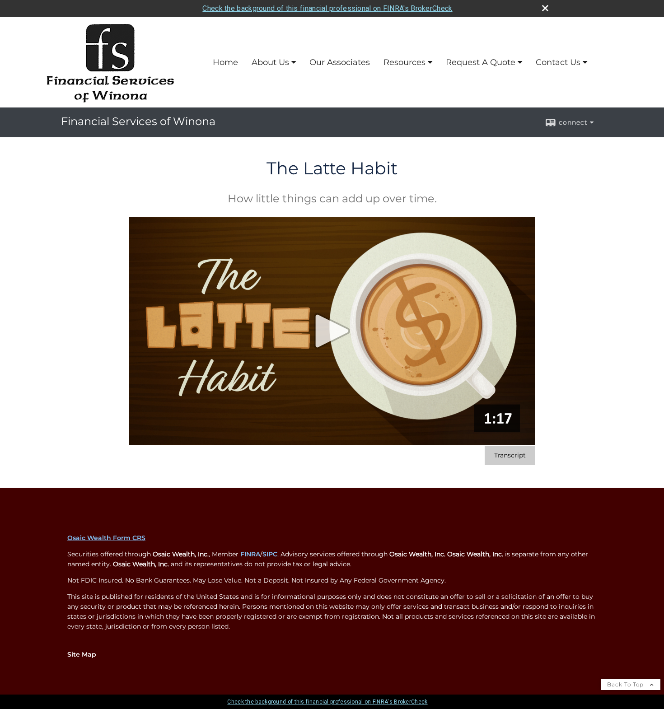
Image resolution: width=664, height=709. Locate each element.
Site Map (81, 654)
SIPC (269, 554)
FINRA (250, 554)
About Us (270, 62)
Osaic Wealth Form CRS (106, 538)
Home (225, 62)
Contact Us (558, 62)
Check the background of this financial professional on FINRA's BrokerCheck (327, 8)
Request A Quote (480, 62)
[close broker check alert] (545, 8)
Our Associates (339, 62)
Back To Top (626, 684)
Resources (404, 62)
